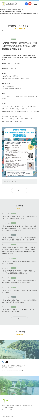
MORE (19, 190)
